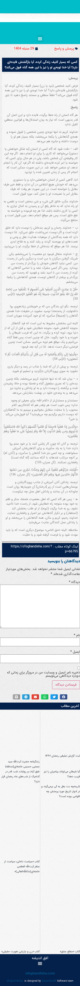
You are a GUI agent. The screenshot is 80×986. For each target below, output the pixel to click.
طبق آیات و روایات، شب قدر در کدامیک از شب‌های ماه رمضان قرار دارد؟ (20, 776)
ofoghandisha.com (40, 973)
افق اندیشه (40, 958)
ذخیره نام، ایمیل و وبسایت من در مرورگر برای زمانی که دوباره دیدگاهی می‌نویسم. (43, 674)
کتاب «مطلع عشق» (70, 951)
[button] (40, 38)
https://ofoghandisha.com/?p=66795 (44, 549)
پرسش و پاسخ (64, 48)
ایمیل (75, 652)
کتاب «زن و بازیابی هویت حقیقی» (20, 951)
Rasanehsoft (49, 981)
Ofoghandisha (15, 981)
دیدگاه (74, 582)
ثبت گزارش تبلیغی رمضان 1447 (62, 756)
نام (77, 635)
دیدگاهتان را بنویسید (64, 561)
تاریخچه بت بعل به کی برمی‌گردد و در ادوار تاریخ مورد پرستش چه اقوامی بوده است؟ (60, 791)
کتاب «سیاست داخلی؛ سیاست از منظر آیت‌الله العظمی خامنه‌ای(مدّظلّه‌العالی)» (22, 866)
